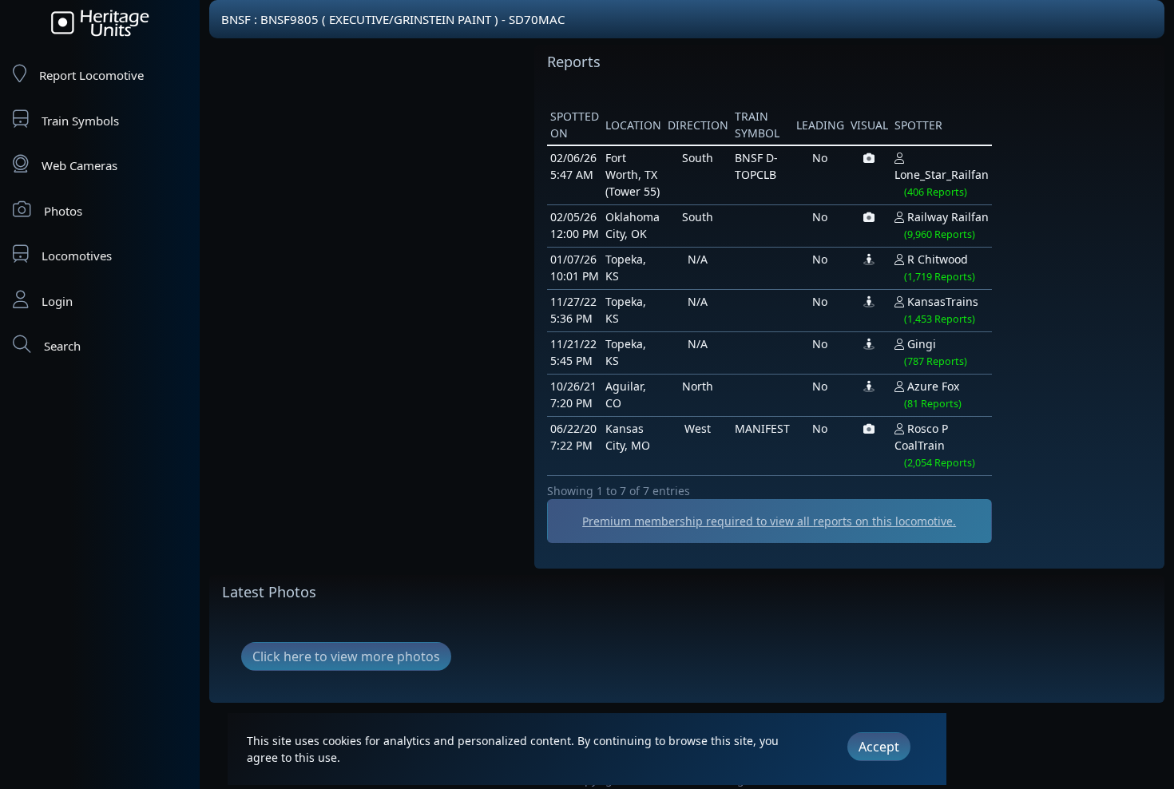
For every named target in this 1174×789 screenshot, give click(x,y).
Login (57, 301)
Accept (879, 746)
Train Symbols (80, 121)
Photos (63, 211)
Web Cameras (79, 165)
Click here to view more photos (346, 656)
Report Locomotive (91, 75)
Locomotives (77, 256)
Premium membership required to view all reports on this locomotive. (769, 521)
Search (62, 346)
